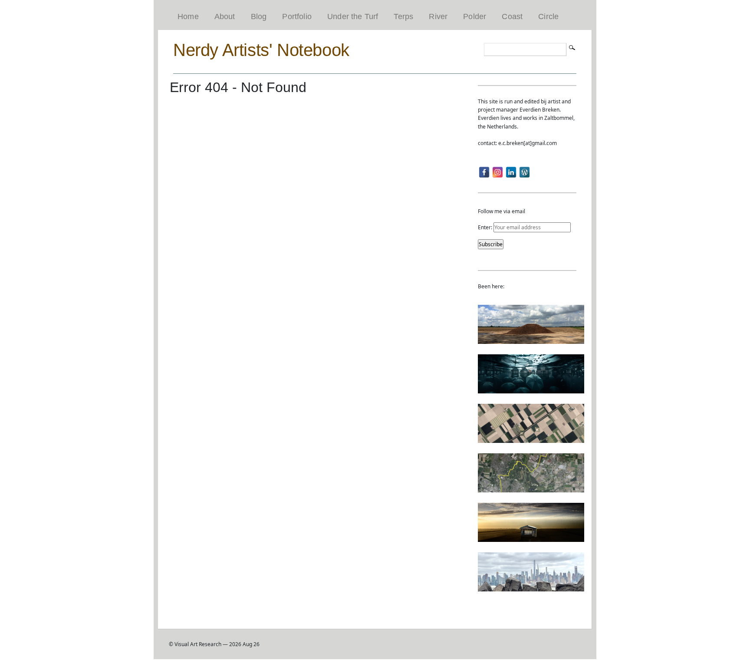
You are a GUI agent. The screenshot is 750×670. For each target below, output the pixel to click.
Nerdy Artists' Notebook (261, 49)
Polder (474, 16)
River (438, 16)
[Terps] (531, 339)
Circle (548, 16)
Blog (259, 16)
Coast (512, 16)
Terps (403, 16)
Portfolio (297, 16)
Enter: (485, 227)
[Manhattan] (531, 587)
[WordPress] (524, 172)
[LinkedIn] (511, 172)
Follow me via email (501, 211)
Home (188, 16)
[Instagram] (497, 172)
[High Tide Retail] (531, 389)
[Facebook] (484, 172)
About (224, 16)
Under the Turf (352, 16)
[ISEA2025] (531, 488)
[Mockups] (531, 537)
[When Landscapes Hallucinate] (531, 438)
